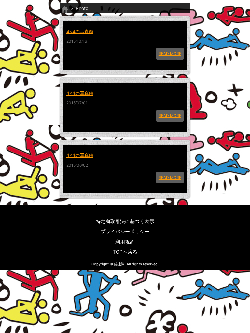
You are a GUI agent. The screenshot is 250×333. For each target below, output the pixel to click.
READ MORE (170, 53)
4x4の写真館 (79, 31)
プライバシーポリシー (125, 231)
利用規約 (125, 242)
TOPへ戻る (125, 252)
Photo (82, 8)
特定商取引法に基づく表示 (125, 221)
